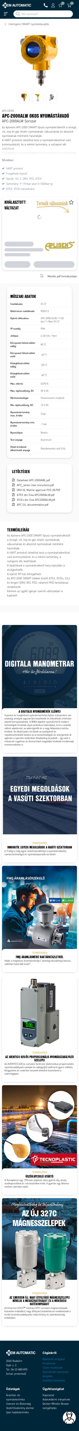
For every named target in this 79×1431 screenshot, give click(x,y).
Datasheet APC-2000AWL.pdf (33, 480)
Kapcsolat (48, 1395)
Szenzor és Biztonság (18, 1404)
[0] (60, 5)
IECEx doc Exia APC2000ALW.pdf (36, 500)
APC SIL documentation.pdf (32, 504)
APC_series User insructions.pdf (35, 485)
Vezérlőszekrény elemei (20, 1408)
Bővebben (8, 160)
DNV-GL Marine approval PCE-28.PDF (39, 490)
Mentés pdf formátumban (62, 276)
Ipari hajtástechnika (17, 1412)
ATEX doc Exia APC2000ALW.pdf (35, 495)
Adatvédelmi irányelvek (56, 1399)
